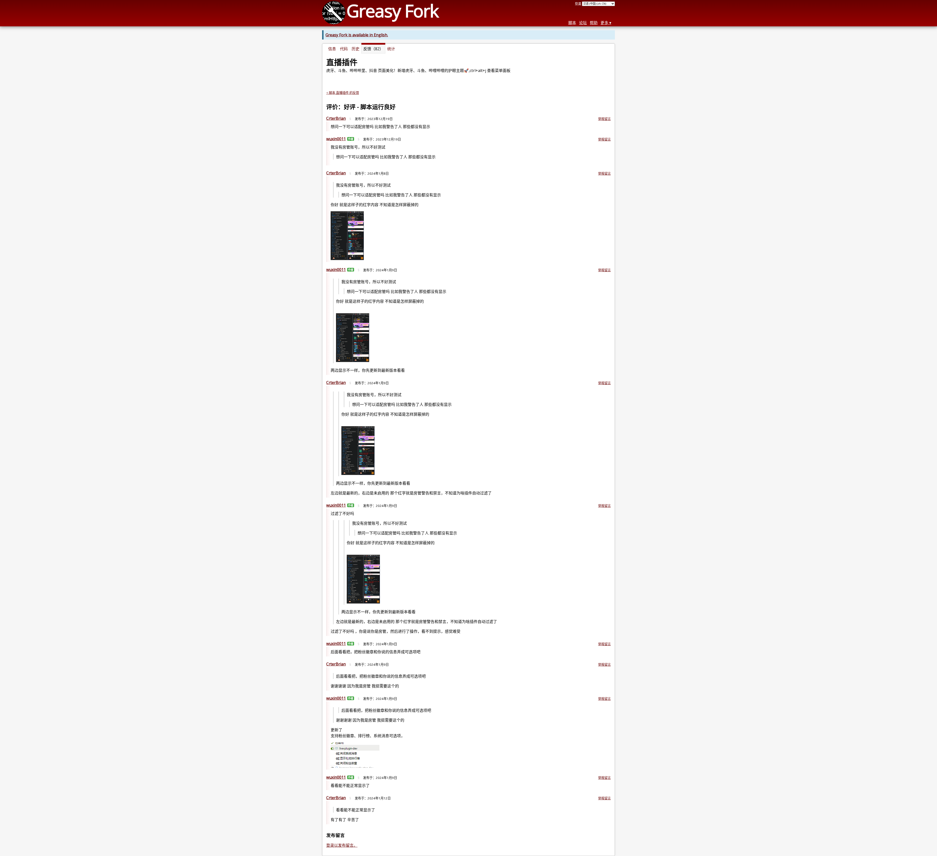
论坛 (583, 22)
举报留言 (604, 119)
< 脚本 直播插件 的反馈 (342, 93)
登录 (578, 3)
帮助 (594, 22)
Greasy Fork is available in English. (357, 35)
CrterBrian (336, 118)
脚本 (572, 22)
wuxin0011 (336, 138)
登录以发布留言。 (341, 845)
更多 (604, 22)
